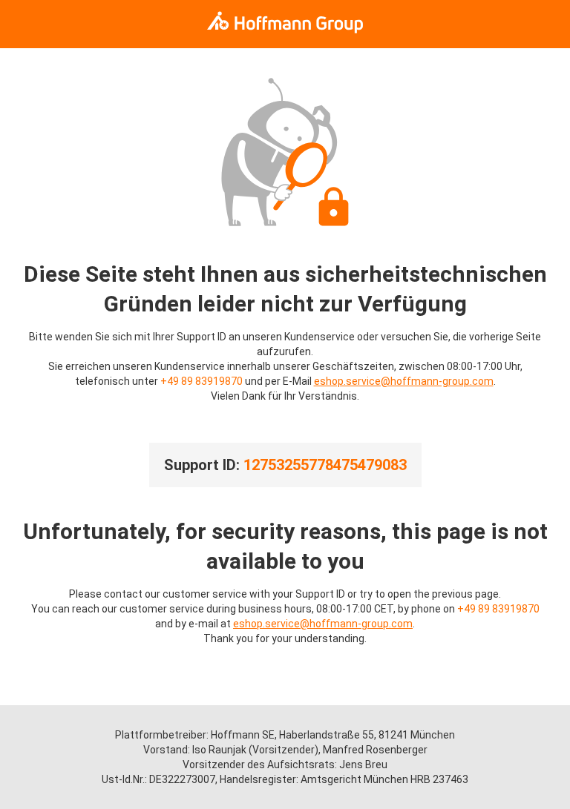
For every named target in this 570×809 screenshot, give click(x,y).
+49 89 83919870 (201, 381)
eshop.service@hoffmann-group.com (404, 381)
